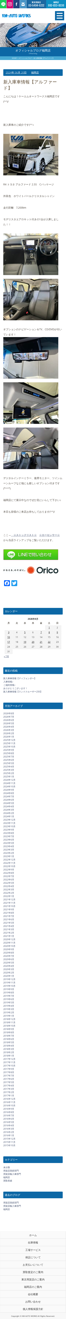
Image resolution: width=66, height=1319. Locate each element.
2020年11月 (9, 942)
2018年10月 (9, 1025)
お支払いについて (33, 1264)
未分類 (6, 1167)
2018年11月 (9, 1022)
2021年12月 (9, 899)
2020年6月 (8, 959)
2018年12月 (9, 1019)
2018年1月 (8, 1055)
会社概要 (33, 1294)
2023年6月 (8, 839)
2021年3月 (8, 929)
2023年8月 (8, 833)
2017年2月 (8, 1092)
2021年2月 (8, 932)
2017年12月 (9, 1059)
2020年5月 (8, 962)
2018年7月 (8, 1035)
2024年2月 (8, 813)
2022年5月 (8, 882)
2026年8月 (8, 713)
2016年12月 (9, 1098)
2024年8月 (8, 793)
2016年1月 (8, 1135)
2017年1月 (8, 1095)
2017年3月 (8, 1088)
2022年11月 (9, 863)
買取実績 (7, 1180)
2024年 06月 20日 (16, 72)
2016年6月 (8, 1118)
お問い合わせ (33, 1301)
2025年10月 (9, 746)
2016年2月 (8, 1132)
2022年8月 (8, 872)
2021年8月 (8, 912)
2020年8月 (8, 952)
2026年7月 (8, 716)
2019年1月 (8, 1015)
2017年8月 (8, 1072)
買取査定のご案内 (33, 1272)
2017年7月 (8, 1075)
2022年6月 (8, 879)
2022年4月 (8, 886)
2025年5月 (8, 763)
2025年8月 (8, 753)
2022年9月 (8, 869)
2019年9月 (8, 989)
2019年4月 (8, 1005)
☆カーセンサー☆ (49, 535)
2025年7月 (8, 756)
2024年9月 (8, 789)
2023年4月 (8, 846)
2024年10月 (9, 786)
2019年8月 (8, 992)
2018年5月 (8, 1042)
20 (33, 642)
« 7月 (6, 656)
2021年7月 (8, 916)
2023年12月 (9, 819)
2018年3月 (8, 1049)
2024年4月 (8, 806)
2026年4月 (8, 726)
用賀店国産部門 (11, 1170)
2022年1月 (8, 896)
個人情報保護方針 (33, 1309)
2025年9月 (8, 750)
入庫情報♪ (8, 681)
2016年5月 (8, 1122)
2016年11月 (9, 1102)
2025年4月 (8, 766)
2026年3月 (8, 730)
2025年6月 (8, 759)
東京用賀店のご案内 (33, 1279)
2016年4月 (8, 1125)
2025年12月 (9, 740)
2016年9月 (8, 1108)
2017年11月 (9, 1062)
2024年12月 (9, 779)
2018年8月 (8, 1032)
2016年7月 (8, 1115)
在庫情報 (33, 1242)
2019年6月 (8, 999)
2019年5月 (8, 1002)
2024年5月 (8, 803)
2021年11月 (9, 902)
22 (49, 642)
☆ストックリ (20, 535)
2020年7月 (8, 956)
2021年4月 (8, 926)
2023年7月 (8, 836)
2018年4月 (8, 1045)
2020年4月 (8, 966)
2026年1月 (8, 736)
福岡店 (35, 72)
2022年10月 (9, 866)
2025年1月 (8, 776)
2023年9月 (8, 829)
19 (25, 642)
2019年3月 (8, 1009)
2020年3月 (8, 969)
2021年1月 (8, 936)
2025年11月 (9, 743)
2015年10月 (9, 1145)
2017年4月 (8, 1085)
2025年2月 (8, 773)
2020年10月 (9, 946)
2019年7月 (8, 995)
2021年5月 (8, 922)
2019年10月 (9, 985)
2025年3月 (8, 769)
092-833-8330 (56, 5)
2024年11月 (9, 783)
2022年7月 (8, 876)
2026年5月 (8, 723)
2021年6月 (8, 919)
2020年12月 (9, 939)
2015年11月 (9, 1142)
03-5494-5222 (36, 5)
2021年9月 (8, 909)
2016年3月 (8, 1128)
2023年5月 (8, 843)
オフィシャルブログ (25, 58)
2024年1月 (8, 816)
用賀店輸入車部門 (12, 1174)
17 (8, 642)
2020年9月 (8, 949)
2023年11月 (9, 823)
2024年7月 (8, 796)
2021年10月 (9, 906)
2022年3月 (8, 889)
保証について (33, 1257)
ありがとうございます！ (15, 688)
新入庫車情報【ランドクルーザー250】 (22, 691)
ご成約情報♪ (9, 685)
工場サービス (33, 1250)
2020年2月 (8, 972)
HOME (14, 58)
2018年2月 (8, 1052)
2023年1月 (8, 856)
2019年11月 (9, 982)
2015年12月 (9, 1138)
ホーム (33, 1235)
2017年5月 (8, 1082)
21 (41, 642)
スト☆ (33, 535)
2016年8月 (8, 1112)
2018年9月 (8, 1029)
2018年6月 (8, 1039)
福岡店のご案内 (33, 1287)
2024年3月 (8, 809)
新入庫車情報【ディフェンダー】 (19, 678)
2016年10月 (9, 1105)
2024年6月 (8, 799)
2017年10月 (9, 1065)
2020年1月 (8, 975)
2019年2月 (8, 1012)
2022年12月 (9, 859)
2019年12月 (9, 979)
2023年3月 (8, 849)
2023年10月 (9, 826)
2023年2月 (8, 853)
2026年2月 (8, 733)
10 (8, 637)
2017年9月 (8, 1069)
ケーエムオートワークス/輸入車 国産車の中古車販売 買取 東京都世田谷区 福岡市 (23, 15)
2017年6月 (8, 1078)
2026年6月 (8, 720)
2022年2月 (8, 892)
